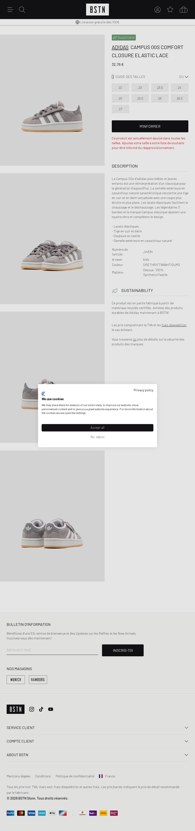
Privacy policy (143, 390)
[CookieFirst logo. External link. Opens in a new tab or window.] (43, 394)
